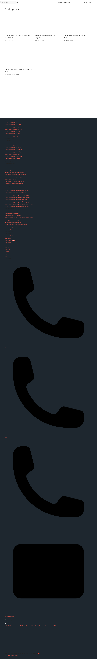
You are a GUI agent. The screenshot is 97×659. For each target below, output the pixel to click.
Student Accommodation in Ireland (12, 127)
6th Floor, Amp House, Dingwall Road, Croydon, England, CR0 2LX (20, 622)
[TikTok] (5, 646)
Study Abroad (8, 242)
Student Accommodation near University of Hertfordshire (17, 197)
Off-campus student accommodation (13, 222)
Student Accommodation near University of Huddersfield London (19, 202)
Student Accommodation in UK (11, 122)
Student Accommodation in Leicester (13, 147)
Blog (6, 256)
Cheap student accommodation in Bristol (14, 183)
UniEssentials (9, 240)
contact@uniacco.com (10, 616)
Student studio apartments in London (13, 169)
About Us (7, 247)
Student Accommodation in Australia (13, 124)
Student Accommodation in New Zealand (14, 129)
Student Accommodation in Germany (13, 131)
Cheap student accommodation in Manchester (15, 176)
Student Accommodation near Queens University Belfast (17, 193)
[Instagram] (5, 638)
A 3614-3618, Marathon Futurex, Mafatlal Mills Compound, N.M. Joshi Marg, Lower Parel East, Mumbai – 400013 (30, 625)
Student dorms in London (10, 179)
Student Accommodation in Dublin (12, 158)
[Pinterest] (5, 651)
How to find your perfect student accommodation (16, 224)
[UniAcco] (15, 637)
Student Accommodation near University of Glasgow (16, 190)
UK (5, 347)
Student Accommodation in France (12, 133)
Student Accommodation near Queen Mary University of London (19, 204)
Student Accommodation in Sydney (12, 154)
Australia (7, 526)
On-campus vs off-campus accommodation (14, 227)
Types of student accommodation (12, 220)
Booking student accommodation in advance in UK (16, 229)
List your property (9, 235)
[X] (5, 642)
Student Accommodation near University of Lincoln (16, 199)
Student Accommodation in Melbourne (13, 156)
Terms (12, 655)
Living (13, 40)
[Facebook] (5, 640)
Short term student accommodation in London (15, 170)
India (6, 437)
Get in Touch (87, 2)
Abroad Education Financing (11, 244)
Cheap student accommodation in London (14, 167)
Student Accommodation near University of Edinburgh (17, 206)
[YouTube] (5, 648)
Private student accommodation (12, 213)
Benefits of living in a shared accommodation (15, 226)
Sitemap (16, 655)
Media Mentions (8, 238)
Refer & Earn (8, 236)
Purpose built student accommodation (13, 215)
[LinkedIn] (5, 644)
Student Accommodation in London (13, 143)
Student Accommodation (64, 2)
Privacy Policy (8, 655)
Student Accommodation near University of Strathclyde (17, 195)
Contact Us (7, 249)
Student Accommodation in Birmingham (14, 149)
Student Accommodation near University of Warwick (16, 201)
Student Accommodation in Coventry (13, 145)
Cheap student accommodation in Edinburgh (15, 177)
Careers (6, 252)
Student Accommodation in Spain (12, 136)
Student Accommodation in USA (12, 126)
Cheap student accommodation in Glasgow (14, 181)
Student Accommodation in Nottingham (13, 152)
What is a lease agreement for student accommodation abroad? (19, 217)
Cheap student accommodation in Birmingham (15, 174)
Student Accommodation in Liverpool (13, 151)
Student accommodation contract (12, 218)
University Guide (15, 74)
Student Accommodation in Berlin (12, 160)
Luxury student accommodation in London (14, 172)
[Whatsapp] (5, 650)
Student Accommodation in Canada (13, 135)
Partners (7, 251)
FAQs (6, 254)
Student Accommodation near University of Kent (15, 192)
